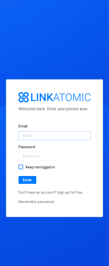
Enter (27, 180)
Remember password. (37, 202)
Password (27, 147)
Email (23, 126)
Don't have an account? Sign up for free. (51, 192)
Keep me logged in (40, 167)
